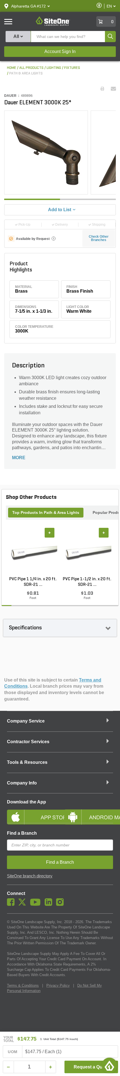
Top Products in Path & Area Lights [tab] (45, 512)
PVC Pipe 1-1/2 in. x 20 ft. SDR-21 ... (87, 582)
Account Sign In (60, 51)
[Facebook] (12, 904)
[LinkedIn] (50, 904)
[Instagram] (61, 904)
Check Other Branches (99, 238)
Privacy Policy (58, 985)
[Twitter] (23, 904)
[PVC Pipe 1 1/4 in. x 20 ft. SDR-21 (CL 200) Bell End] (33, 552)
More (18, 457)
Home (11, 68)
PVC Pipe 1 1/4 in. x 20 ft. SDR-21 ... (33, 582)
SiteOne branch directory (29, 876)
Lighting (54, 68)
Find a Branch (22, 833)
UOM (12, 1051)
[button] (28, 6)
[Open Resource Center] (109, 1065)
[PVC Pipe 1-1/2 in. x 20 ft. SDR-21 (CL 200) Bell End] (87, 552)
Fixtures (72, 68)
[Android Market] (88, 812)
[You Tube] (37, 904)
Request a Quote (91, 1067)
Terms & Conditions (23, 985)
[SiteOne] (52, 25)
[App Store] (31, 812)
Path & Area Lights (26, 73)
